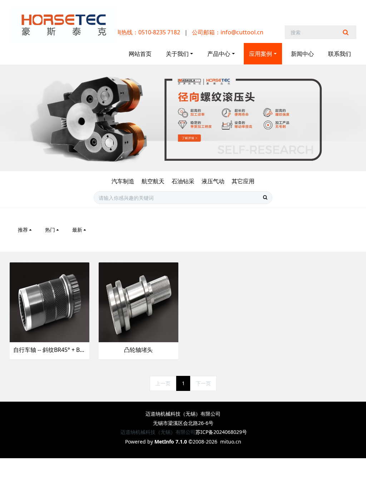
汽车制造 (123, 181)
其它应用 (243, 181)
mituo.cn (230, 441)
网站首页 (140, 54)
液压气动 (213, 181)
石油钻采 (183, 181)
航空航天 (153, 181)
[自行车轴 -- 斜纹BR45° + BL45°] (49, 301)
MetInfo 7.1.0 (170, 441)
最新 (77, 229)
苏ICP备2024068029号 (221, 432)
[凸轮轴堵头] (138, 301)
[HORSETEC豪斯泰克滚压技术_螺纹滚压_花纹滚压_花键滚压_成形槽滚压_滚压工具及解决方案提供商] (64, 25)
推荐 (23, 229)
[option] (183, 117)
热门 (50, 229)
